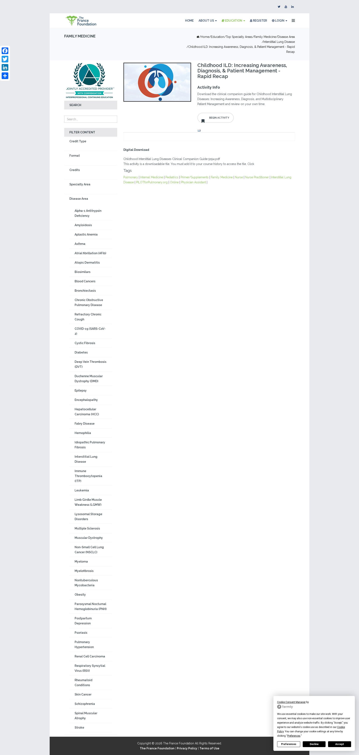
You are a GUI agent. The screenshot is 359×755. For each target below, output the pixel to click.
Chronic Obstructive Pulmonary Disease (89, 302)
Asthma (80, 243)
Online (174, 182)
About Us (206, 20)
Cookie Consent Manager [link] (291, 702)
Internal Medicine (151, 177)
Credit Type (77, 141)
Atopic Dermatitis (87, 262)
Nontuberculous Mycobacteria (86, 583)
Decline (314, 744)
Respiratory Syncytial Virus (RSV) (90, 668)
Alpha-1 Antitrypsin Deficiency (88, 213)
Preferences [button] (293, 735)
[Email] (244, 130)
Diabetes (81, 352)
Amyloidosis (83, 225)
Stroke (79, 727)
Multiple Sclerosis (87, 528)
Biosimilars (82, 272)
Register (259, 20)
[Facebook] (5, 51)
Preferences (288, 744)
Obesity (80, 594)
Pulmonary (130, 177)
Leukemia (82, 490)
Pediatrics (171, 177)
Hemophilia (83, 433)
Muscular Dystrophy (89, 537)
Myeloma (81, 561)
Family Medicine (265, 36)
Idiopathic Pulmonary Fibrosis (90, 445)
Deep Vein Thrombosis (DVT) (90, 364)
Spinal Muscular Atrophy (86, 716)
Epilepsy (81, 390)
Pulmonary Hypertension (84, 644)
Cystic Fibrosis (85, 343)
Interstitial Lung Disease (279, 41)
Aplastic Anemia (86, 234)
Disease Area (286, 36)
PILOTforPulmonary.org (152, 182)
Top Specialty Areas (239, 36)
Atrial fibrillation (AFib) (90, 253)
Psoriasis (81, 632)
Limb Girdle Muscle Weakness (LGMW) (88, 502)
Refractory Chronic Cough (88, 317)
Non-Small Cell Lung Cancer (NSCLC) (89, 549)
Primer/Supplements (195, 177)
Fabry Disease (85, 423)
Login (279, 20)
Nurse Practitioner (257, 177)
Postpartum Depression (83, 621)
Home (189, 20)
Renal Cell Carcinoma (90, 656)
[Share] (5, 76)
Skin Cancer (83, 694)
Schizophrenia (85, 703)
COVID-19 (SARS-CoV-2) (90, 331)
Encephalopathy (86, 400)
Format (74, 155)
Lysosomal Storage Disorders (88, 516)
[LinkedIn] (5, 67)
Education (233, 20)
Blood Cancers (85, 281)
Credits (74, 170)
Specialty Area (79, 184)
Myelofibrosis (84, 571)
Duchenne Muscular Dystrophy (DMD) (89, 378)
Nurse (239, 177)
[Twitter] (5, 59)
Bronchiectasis (85, 290)
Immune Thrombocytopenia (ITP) (88, 476)
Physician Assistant (193, 182)
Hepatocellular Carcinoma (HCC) (87, 412)
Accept (339, 744)
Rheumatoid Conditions (83, 682)
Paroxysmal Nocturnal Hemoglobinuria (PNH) (91, 606)
